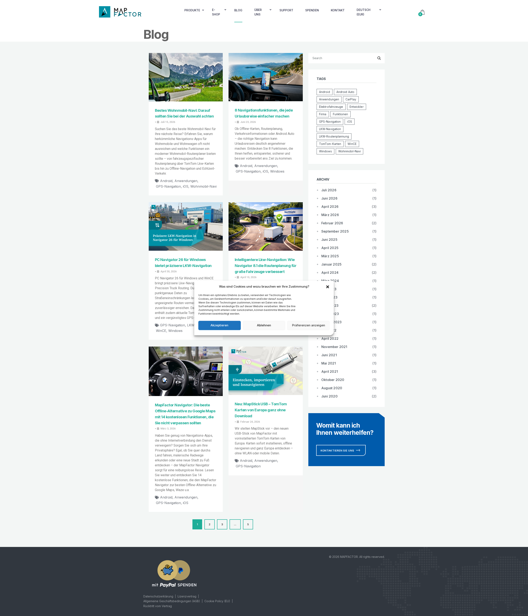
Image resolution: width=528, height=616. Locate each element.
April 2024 (329, 272)
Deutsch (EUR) (363, 12)
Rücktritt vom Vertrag (157, 606)
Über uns (258, 12)
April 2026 (329, 207)
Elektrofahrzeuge (331, 106)
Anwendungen (185, 181)
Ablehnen (264, 325)
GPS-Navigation (168, 186)
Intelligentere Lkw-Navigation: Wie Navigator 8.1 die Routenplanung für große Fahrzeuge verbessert (265, 265)
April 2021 (329, 371)
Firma (322, 114)
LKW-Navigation (330, 129)
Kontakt (338, 10)
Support (286, 10)
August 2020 (331, 388)
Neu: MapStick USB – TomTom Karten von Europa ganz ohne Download (261, 410)
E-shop (216, 12)
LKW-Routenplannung (334, 136)
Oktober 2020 (332, 380)
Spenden (312, 10)
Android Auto (345, 92)
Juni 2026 (329, 198)
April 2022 (329, 338)
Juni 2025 (329, 239)
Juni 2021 (329, 355)
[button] (328, 286)
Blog (238, 10)
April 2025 (329, 248)
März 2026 (330, 215)
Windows (277, 171)
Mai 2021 (328, 363)
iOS (185, 186)
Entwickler (357, 106)
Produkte (192, 10)
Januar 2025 (331, 264)
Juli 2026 (328, 190)
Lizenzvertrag (187, 596)
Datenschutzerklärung (158, 596)
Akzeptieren (219, 325)
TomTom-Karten (330, 144)
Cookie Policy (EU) (217, 601)
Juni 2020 (329, 396)
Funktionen (340, 114)
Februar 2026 (332, 223)
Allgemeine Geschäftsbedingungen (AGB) (171, 601)
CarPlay (350, 99)
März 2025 (330, 256)
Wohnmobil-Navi (203, 186)
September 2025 (335, 231)
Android (166, 181)
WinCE (161, 331)
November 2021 (334, 347)
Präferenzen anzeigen (308, 325)
